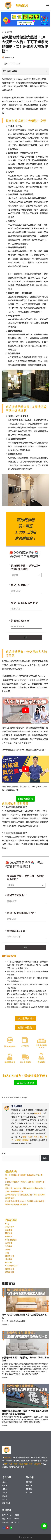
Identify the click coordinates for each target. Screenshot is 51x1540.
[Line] (11, 1527)
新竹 (31, 1464)
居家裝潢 (8, 1233)
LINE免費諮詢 (25, 798)
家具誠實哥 (8, 1097)
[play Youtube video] (25, 710)
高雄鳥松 (37, 1464)
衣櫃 (7, 1252)
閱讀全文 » (5, 1324)
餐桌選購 (8, 1259)
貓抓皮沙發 (9, 1256)
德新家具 (22, 5)
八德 (30, 1136)
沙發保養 (8, 1243)
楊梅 (24, 1136)
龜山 (21, 1464)
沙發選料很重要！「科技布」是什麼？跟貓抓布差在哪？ (25, 1359)
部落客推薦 (9, 1272)
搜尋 (3, 1153)
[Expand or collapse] (46, 71)
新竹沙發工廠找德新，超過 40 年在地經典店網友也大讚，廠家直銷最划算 (25, 1412)
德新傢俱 (17, 1097)
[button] (48, 5)
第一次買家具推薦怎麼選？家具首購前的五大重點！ (24, 1316)
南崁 (16, 1464)
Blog (4, 31)
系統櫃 (9, 31)
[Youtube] (7, 1527)
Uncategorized (11, 1265)
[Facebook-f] (3, 1527)
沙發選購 (8, 1246)
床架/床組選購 (11, 1239)
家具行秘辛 (9, 1226)
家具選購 (8, 1230)
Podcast (8, 1262)
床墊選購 (8, 1236)
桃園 (26, 1464)
